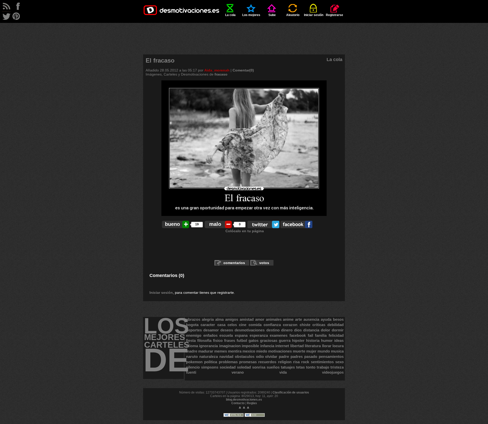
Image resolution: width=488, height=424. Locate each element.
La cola (230, 15)
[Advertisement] (244, 34)
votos (264, 263)
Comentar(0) (243, 70)
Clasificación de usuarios (290, 392)
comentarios (234, 263)
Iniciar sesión (313, 15)
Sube (272, 15)
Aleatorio (292, 15)
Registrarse (334, 15)
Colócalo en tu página (244, 231)
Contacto (238, 403)
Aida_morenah (217, 70)
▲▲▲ (244, 407)
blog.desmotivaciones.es (244, 399)
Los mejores (251, 15)
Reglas (252, 403)
